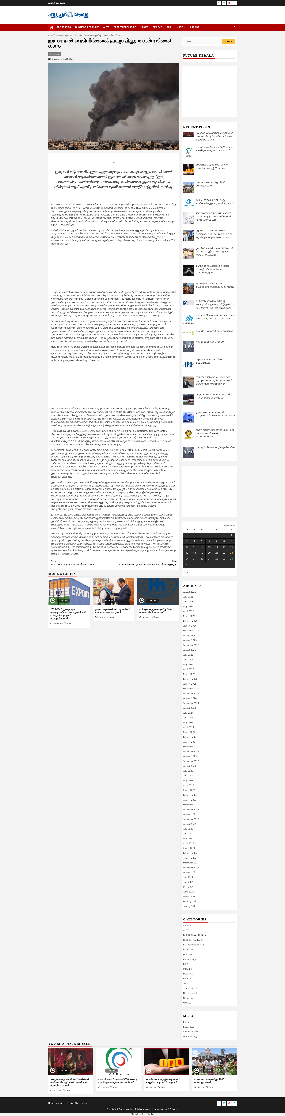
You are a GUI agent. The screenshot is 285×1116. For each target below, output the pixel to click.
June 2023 (188, 775)
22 (224, 553)
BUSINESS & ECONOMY (87, 27)
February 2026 (190, 621)
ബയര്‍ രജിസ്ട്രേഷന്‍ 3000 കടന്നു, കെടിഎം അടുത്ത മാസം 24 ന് (117, 1081)
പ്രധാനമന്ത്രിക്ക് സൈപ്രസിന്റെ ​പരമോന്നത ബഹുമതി (113, 611)
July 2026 (188, 597)
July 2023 (188, 771)
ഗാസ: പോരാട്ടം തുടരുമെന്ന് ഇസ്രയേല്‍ (72, 563)
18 (194, 553)
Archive (194, 27)
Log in (186, 1022)
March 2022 (189, 848)
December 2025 (191, 630)
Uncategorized (190, 993)
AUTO (106, 27)
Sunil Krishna (68, 59)
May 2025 (188, 664)
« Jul (185, 572)
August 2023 (189, 766)
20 (209, 553)
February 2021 (190, 901)
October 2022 (190, 814)
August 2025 (189, 650)
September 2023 (191, 761)
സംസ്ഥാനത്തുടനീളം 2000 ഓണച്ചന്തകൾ (209, 1081)
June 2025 (188, 659)
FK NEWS (157, 27)
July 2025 (188, 655)
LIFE (185, 964)
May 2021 (188, 887)
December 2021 (191, 863)
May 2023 (188, 780)
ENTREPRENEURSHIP (125, 27)
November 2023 (191, 751)
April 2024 (188, 727)
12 (202, 547)
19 (202, 553)
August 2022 (189, 824)
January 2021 (190, 906)
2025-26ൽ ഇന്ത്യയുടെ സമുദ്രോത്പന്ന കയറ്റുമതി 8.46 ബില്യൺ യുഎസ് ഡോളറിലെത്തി (68, 614)
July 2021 (188, 877)
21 (216, 553)
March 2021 (189, 896)
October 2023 (190, 756)
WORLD (187, 1003)
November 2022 (191, 809)
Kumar (69, 624)
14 (216, 547)
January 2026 (190, 626)
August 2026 (189, 592)
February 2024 (190, 737)
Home (51, 1103)
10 (187, 547)
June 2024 (188, 717)
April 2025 (188, 669)
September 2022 (191, 819)
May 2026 (188, 606)
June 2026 (188, 601)
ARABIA (187, 925)
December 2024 (191, 688)
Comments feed (190, 1031)
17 (187, 553)
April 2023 (188, 785)
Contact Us (72, 1103)
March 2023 (189, 790)
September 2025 (191, 645)
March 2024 (189, 732)
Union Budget (189, 998)
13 (209, 547)
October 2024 (190, 698)
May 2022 (188, 838)
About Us (60, 1103)
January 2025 (190, 684)
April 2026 (188, 611)
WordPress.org (190, 1036)
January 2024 (190, 742)
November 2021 (191, 867)
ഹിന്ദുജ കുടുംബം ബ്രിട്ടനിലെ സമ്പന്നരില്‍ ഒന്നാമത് (155, 611)
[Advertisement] (113, 269)
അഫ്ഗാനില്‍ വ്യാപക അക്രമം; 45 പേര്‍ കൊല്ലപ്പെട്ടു (147, 563)
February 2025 (190, 679)
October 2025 (190, 640)
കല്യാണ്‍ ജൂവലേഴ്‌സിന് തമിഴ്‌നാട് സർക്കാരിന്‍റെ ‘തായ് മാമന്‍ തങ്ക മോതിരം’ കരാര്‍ (69, 1082)
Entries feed (188, 1027)
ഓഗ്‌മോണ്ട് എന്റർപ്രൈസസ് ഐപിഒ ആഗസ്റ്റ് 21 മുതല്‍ (162, 1081)
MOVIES (144, 27)
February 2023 (190, 795)
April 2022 (188, 843)
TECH (169, 27)
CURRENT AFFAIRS (193, 940)
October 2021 (190, 872)
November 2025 (191, 635)
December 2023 (191, 746)
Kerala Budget (190, 959)
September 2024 (191, 703)
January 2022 (190, 858)
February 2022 (190, 853)
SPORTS (187, 978)
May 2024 (188, 722)
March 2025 (189, 674)
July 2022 (188, 829)
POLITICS (188, 974)
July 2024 (188, 713)
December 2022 (191, 804)
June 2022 (188, 833)
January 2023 (190, 800)
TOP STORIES (64, 27)
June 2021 (188, 882)
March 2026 (189, 616)
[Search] (234, 27)
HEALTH (187, 954)
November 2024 (191, 693)
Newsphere (159, 1109)
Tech (185, 983)
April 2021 (188, 892)
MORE (180, 27)
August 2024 (189, 708)
